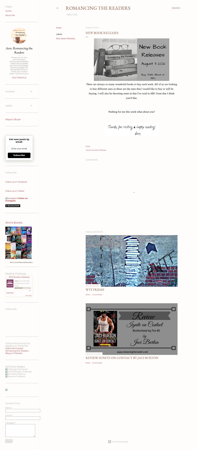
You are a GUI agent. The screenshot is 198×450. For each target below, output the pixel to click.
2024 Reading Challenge (19, 276)
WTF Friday (95, 290)
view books (28, 295)
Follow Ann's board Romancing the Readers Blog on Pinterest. (17, 350)
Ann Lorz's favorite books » (21, 262)
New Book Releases (65, 38)
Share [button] (58, 28)
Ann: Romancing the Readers (19, 50)
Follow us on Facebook (16, 182)
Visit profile (19, 78)
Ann (16, 281)
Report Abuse (12, 119)
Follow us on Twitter (14, 191)
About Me (72, 14)
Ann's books (13, 222)
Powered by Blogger (120, 442)
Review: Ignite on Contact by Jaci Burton (122, 358)
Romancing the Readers (98, 8)
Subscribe (19, 155)
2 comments (97, 295)
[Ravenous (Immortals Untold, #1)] (8, 241)
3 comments (97, 363)
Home (8, 11)
